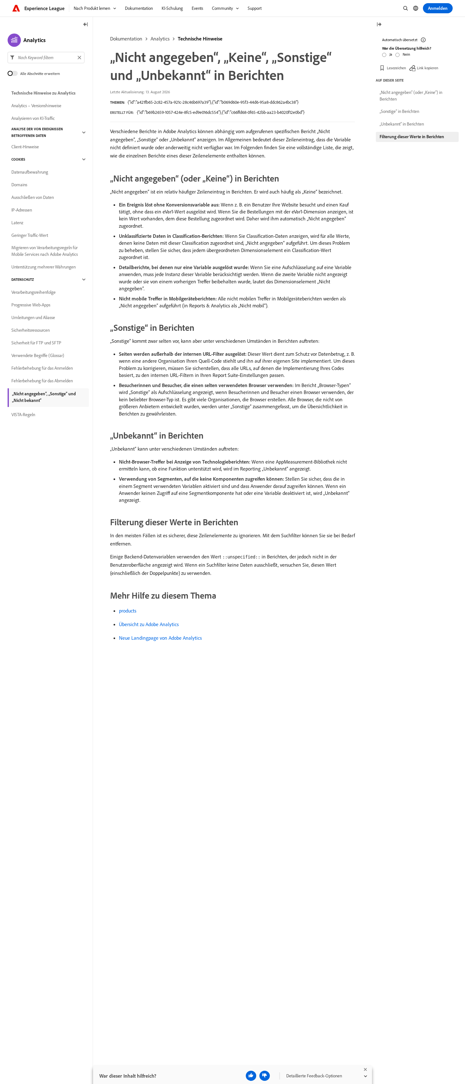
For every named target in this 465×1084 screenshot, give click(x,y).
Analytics (160, 38)
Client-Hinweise (25, 147)
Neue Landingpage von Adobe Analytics (160, 638)
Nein (406, 54)
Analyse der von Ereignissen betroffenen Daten (37, 132)
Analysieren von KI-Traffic (33, 118)
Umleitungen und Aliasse (33, 317)
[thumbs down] (264, 1076)
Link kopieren (427, 67)
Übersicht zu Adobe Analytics (149, 624)
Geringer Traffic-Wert (29, 235)
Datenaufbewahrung (29, 172)
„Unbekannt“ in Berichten (402, 124)
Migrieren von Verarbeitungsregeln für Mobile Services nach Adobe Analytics (44, 251)
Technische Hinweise (200, 38)
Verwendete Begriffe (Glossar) (37, 355)
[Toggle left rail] (86, 24)
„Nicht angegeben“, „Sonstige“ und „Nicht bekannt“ (44, 397)
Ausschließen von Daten (32, 197)
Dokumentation (126, 38)
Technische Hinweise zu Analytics (43, 93)
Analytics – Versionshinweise (36, 105)
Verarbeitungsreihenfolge (33, 292)
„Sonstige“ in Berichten (399, 111)
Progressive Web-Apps (30, 305)
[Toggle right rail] (379, 24)
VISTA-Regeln (23, 414)
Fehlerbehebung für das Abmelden (42, 381)
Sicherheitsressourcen (30, 330)
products (127, 610)
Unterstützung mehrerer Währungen (43, 267)
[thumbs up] (251, 1076)
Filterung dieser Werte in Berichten (412, 136)
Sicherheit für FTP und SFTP (36, 343)
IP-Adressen (21, 210)
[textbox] (46, 57)
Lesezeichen (396, 67)
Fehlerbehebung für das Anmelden (42, 368)
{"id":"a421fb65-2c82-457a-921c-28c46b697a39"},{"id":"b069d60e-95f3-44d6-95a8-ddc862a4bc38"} (213, 102)
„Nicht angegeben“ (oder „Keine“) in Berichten (411, 95)
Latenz (17, 222)
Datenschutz (22, 279)
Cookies (18, 159)
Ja (390, 54)
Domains (19, 185)
